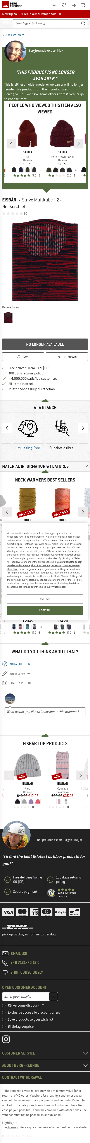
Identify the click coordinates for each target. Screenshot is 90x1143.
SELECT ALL (45, 610)
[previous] (11, 143)
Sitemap (12, 1127)
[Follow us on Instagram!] (9, 1040)
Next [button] (83, 428)
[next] (78, 143)
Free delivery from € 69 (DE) (29, 368)
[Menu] (6, 22)
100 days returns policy (26, 373)
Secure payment (25, 891)
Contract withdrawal (22, 1077)
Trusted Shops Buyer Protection (32, 389)
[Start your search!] (83, 23)
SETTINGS (45, 598)
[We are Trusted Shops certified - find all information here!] (51, 893)
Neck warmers (14, 35)
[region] (45, 571)
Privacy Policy (58, 587)
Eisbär (9, 200)
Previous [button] (7, 428)
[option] (45, 260)
